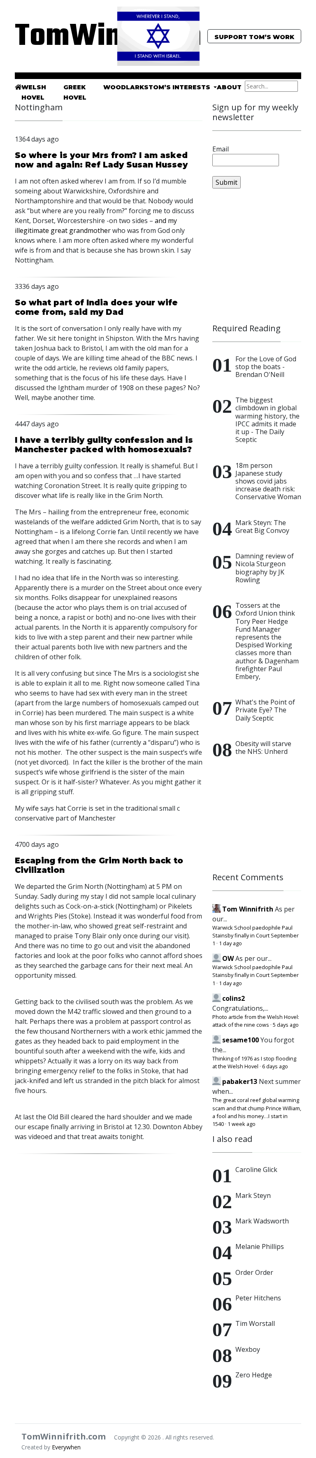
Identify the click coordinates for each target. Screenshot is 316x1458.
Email (220, 148)
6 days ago (275, 1066)
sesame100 (240, 1039)
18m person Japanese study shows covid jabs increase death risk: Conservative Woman (268, 481)
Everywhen (66, 1447)
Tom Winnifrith (247, 909)
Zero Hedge (253, 1374)
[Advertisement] (264, 259)
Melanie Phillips (259, 1246)
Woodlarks (126, 87)
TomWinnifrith (59, 36)
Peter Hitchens (258, 1297)
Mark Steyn (253, 1195)
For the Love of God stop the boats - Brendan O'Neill (265, 366)
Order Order (254, 1272)
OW (228, 958)
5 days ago (286, 1024)
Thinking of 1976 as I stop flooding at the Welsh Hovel (254, 1062)
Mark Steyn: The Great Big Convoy (262, 526)
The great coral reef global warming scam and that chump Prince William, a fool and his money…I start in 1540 (256, 1112)
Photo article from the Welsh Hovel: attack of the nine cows (255, 1020)
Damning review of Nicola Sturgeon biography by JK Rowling (264, 567)
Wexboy (247, 1349)
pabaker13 (239, 1081)
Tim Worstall (255, 1323)
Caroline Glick (256, 1169)
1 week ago (242, 1124)
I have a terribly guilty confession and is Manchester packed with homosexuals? (104, 444)
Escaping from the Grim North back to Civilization (99, 865)
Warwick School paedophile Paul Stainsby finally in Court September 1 (255, 935)
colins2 (233, 998)
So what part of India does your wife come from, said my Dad (96, 307)
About (229, 87)
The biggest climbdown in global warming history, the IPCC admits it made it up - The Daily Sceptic (267, 419)
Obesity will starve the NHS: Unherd (263, 747)
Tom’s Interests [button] (180, 87)
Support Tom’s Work (254, 37)
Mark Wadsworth (262, 1220)
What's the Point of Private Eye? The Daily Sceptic (265, 710)
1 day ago (230, 943)
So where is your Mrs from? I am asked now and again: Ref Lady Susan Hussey (101, 160)
